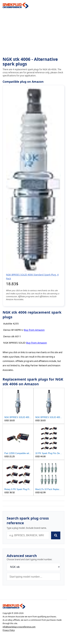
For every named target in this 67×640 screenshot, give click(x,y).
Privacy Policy (9, 630)
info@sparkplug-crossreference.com (19, 627)
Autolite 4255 (11, 323)
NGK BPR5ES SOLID (14, 342)
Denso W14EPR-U (13, 329)
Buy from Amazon (34, 329)
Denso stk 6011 (12, 336)
